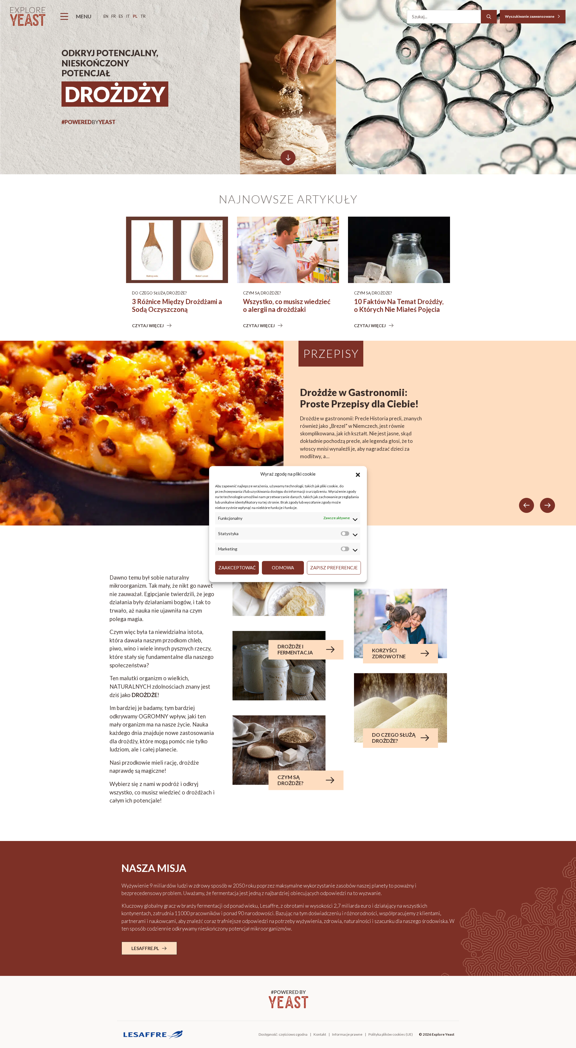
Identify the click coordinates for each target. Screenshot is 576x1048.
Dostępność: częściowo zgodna (283, 1034)
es (121, 16)
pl (135, 16)
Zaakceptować (237, 567)
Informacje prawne (347, 1034)
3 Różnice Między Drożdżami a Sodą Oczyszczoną (177, 305)
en (106, 16)
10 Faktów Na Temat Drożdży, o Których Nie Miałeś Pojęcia (399, 305)
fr (113, 16)
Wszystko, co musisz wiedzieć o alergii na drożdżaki (287, 305)
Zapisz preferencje (334, 567)
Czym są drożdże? (262, 293)
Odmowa (283, 567)
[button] (358, 474)
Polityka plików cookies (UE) (390, 1034)
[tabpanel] (288, 433)
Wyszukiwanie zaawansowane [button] (530, 16)
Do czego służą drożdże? (159, 293)
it (128, 16)
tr (143, 16)
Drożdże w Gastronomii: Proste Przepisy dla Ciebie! (359, 398)
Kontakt (320, 1034)
